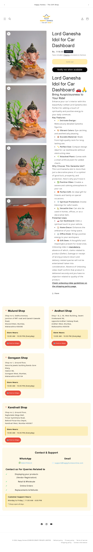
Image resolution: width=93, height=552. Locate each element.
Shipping (66, 55)
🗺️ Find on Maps (13, 343)
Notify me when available (69, 69)
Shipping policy (66, 542)
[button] (4, 18)
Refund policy (58, 540)
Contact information (80, 542)
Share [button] (56, 293)
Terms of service (82, 540)
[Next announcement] (88, 4)
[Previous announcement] (4, 4)
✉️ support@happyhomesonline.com (67, 463)
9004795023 (26, 463)
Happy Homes (22, 540)
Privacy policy (69, 540)
